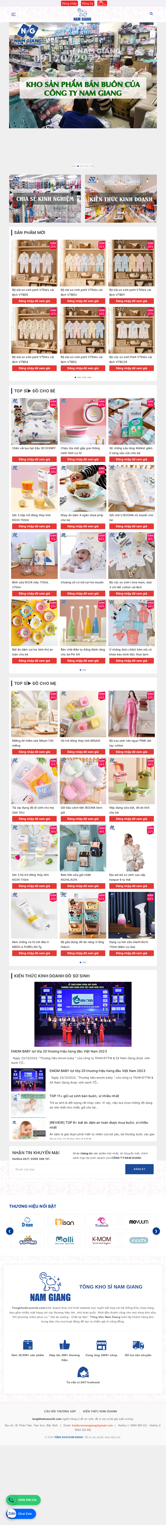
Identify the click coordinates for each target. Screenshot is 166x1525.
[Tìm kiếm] (151, 14)
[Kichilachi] (102, 1221)
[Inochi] (139, 1240)
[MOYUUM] (139, 1221)
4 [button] (87, 166)
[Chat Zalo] (11, 1514)
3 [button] (83, 166)
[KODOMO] (28, 1240)
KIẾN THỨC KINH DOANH (100, 1411)
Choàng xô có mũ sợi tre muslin (82, 582)
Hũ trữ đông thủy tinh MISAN (80, 740)
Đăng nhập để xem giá (34, 301)
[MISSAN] (65, 1221)
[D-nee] (28, 1221)
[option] (83, 75)
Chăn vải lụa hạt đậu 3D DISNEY (34, 448)
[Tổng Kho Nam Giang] (82, 14)
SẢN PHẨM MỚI (29, 232)
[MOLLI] (65, 1240)
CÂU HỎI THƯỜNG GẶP (60, 1411)
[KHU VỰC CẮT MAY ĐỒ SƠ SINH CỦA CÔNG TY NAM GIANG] (83, 75)
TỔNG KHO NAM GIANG (68, 1437)
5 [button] (92, 166)
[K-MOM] (102, 1240)
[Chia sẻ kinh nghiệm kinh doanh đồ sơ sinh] (45, 199)
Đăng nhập (69, 3)
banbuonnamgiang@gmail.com (92, 1425)
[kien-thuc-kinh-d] (121, 199)
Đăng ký (88, 3)
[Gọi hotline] (11, 1500)
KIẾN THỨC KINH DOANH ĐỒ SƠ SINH (52, 975)
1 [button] (74, 166)
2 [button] (79, 166)
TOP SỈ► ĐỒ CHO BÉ (34, 391)
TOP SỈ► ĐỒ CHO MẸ (35, 683)
